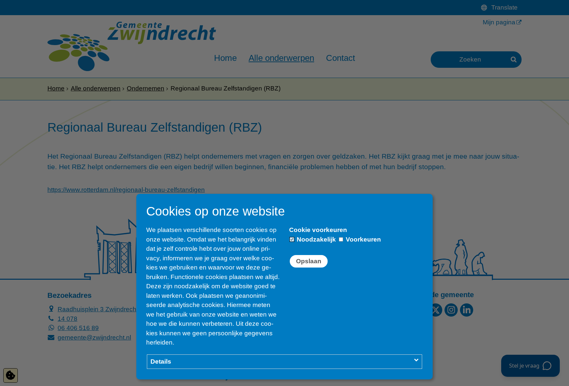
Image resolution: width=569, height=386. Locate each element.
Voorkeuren (362, 239)
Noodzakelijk (315, 239)
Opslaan (308, 261)
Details (160, 361)
